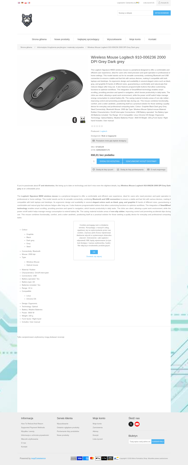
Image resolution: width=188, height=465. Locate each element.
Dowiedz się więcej (94, 256)
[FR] (28, 3)
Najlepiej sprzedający (88, 39)
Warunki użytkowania (29, 439)
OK (94, 252)
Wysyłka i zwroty (27, 431)
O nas (23, 443)
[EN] (18, 3)
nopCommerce (38, 458)
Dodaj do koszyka (109, 161)
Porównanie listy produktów (68, 431)
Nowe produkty (62, 39)
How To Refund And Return (32, 424)
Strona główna (39, 39)
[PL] (25, 3)
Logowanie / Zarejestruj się (126, 3)
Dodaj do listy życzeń (104, 169)
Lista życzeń (98, 439)
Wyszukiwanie (162, 13)
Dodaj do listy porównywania (131, 169)
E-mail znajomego (158, 169)
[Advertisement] (94, 394)
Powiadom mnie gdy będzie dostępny (111, 141)
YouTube (137, 424)
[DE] (22, 3)
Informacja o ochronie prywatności (35, 435)
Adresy (95, 431)
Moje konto (135, 39)
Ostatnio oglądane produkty (68, 427)
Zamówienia (98, 427)
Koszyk (95, 435)
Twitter (131, 424)
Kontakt (152, 39)
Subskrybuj (158, 442)
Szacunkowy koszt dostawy (141, 161)
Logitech (103, 131)
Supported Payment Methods (33, 427)
